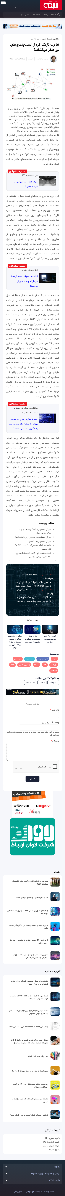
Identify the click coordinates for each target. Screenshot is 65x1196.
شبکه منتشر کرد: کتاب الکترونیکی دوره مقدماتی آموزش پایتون (33, 555)
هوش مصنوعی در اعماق (40, 541)
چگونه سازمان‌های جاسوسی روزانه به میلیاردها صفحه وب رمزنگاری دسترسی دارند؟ (23, 423)
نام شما (54, 710)
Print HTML (30, 682)
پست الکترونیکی (50, 722)
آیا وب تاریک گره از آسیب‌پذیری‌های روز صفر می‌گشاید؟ (34, 47)
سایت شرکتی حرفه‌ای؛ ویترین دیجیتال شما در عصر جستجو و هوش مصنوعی (28, 1012)
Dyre (12, 664)
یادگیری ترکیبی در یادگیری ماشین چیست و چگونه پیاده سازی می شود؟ (15, 642)
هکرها (36, 664)
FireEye (54, 670)
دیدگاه (55, 741)
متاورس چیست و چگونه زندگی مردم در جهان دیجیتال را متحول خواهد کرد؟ (30, 956)
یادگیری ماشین (24, 664)
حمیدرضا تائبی (43, 59)
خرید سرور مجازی (51, 1146)
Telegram (53, 682)
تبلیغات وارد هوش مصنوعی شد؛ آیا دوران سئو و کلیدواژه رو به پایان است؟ (29, 982)
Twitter (42, 682)
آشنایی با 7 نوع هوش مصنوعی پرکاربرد (50, 639)
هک (44, 664)
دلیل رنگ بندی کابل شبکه (38, 1056)
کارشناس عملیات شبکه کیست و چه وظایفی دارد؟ (29, 1115)
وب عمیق (17, 658)
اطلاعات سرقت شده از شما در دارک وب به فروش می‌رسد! (24, 281)
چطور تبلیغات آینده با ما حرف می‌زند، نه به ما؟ (30, 1071)
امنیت (30, 59)
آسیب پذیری (43, 658)
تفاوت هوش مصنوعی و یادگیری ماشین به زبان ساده (32, 639)
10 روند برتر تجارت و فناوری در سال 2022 (32, 897)
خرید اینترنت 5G (51, 1142)
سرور (16, 1191)
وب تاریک (29, 658)
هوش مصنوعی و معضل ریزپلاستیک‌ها (33, 537)
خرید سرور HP (52, 1138)
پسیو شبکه (54, 1149)
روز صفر (54, 664)
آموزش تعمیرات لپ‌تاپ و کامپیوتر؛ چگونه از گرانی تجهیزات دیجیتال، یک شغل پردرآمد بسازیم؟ (29, 1041)
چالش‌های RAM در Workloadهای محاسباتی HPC (28, 1026)
